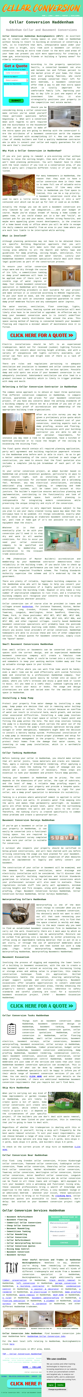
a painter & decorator (45, 1289)
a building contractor (30, 1286)
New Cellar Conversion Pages (19, 1376)
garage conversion (65, 1283)
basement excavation (35, 965)
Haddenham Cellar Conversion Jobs (46, 1336)
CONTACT (65, 16)
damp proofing (73, 1292)
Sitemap (4, 1376)
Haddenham (27, 607)
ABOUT (57, 16)
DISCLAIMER (75, 16)
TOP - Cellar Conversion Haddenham (22, 1354)
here (12, 1344)
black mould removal (62, 1280)
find (11, 1161)
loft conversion (25, 1283)
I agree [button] (50, 1385)
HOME (43, 16)
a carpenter (40, 1304)
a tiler (7, 1298)
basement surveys (28, 1041)
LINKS (50, 16)
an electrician (38, 1292)
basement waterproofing (45, 1298)
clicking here (63, 1196)
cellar (67, 156)
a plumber (49, 1301)
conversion (67, 503)
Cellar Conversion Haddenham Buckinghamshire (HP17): (33, 36)
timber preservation (14, 1280)
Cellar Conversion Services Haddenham (33, 1210)
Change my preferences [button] (57, 1389)
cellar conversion (24, 471)
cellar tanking (11, 1047)
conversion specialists (27, 624)
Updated (34, 1376)
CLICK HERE (36, 1076)
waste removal (27, 1295)
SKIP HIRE (58, 1295)
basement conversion (68, 82)
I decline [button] (60, 1385)
